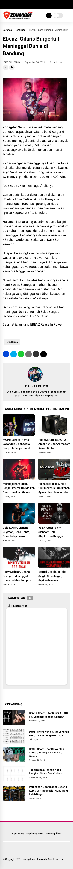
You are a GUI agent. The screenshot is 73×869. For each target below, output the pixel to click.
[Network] (49, 15)
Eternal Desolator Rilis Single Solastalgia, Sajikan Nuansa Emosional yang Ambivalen (52, 576)
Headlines (20, 30)
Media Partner (34, 833)
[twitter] (10, 4)
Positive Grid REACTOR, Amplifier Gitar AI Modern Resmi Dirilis (54, 444)
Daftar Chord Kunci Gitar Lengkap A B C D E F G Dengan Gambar (49, 733)
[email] (36, 354)
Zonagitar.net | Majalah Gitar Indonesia (43, 859)
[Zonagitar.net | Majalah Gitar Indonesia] (18, 18)
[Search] (69, 5)
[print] (28, 354)
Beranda (7, 30)
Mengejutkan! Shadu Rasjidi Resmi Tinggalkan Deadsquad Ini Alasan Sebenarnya (19, 488)
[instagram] (16, 4)
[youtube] (21, 4)
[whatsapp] (21, 354)
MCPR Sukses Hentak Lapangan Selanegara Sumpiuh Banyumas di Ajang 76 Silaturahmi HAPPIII (16, 444)
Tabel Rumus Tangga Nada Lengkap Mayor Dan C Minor (45, 771)
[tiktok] (27, 4)
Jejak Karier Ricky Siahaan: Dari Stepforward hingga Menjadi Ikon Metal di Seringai (51, 532)
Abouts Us (18, 833)
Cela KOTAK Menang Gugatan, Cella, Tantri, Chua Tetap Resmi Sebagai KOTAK (16, 532)
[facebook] (5, 4)
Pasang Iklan (53, 833)
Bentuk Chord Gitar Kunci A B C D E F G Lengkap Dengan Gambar (49, 714)
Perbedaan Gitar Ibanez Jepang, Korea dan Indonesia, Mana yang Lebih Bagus (48, 790)
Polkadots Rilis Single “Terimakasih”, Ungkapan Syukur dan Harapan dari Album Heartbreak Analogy (54, 488)
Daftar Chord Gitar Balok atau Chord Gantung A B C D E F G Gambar (46, 752)
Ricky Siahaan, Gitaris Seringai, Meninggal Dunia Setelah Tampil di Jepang (17, 576)
